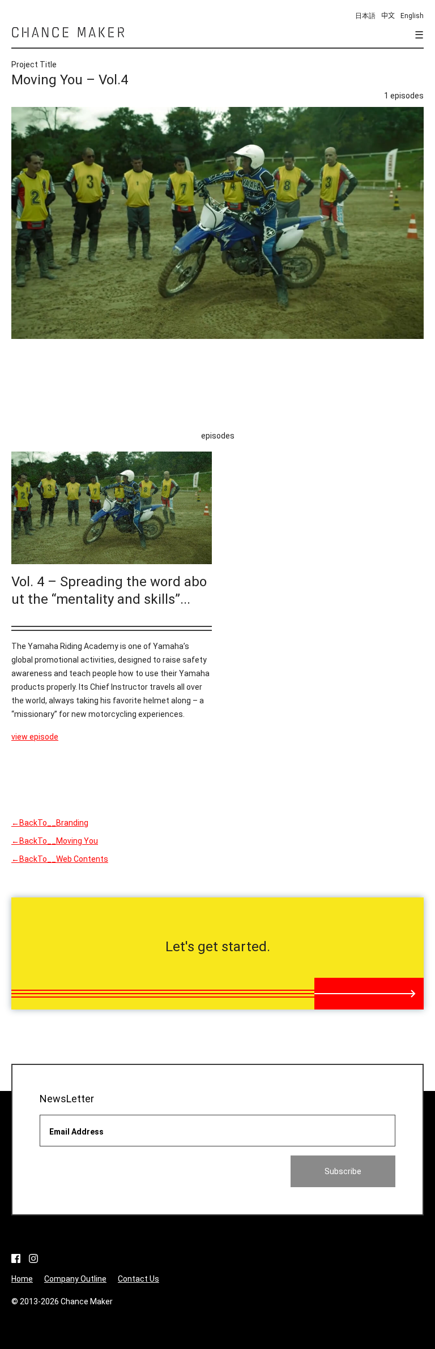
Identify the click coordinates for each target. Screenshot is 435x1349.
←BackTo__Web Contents (59, 858)
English (412, 16)
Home (22, 1278)
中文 (388, 16)
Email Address (76, 1131)
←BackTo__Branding (49, 822)
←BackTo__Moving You (54, 840)
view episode (34, 736)
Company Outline (75, 1278)
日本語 (365, 16)
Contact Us (138, 1278)
